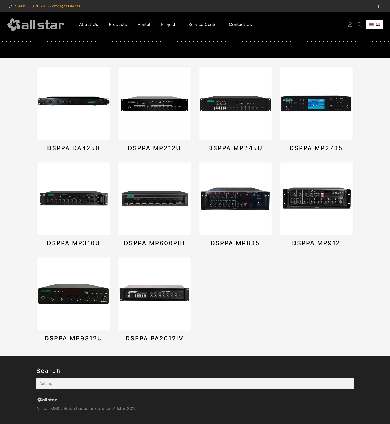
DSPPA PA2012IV (154, 338)
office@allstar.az (66, 6)
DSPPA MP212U (154, 148)
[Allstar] (35, 24)
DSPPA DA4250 (73, 148)
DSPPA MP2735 (316, 148)
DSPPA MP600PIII (154, 243)
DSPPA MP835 (235, 243)
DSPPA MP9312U (73, 338)
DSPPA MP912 (316, 243)
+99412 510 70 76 (29, 6)
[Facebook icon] (378, 6)
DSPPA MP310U (73, 243)
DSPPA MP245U (235, 148)
